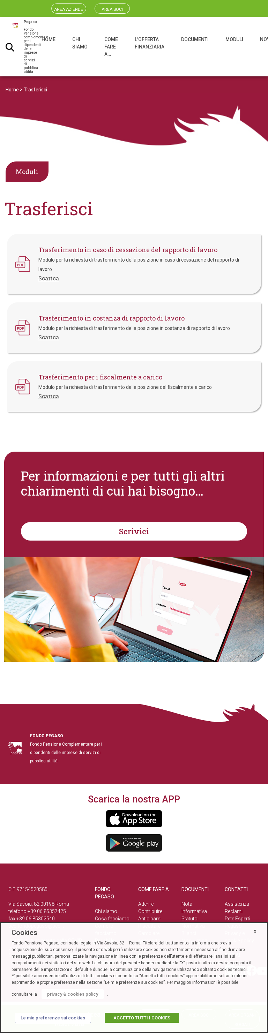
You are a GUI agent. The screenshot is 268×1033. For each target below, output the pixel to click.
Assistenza (237, 904)
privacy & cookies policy (72, 994)
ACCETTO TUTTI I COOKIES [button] (141, 1017)
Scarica (48, 278)
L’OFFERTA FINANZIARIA (149, 43)
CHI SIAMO (80, 43)
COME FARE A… (111, 47)
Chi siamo (106, 911)
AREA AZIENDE (68, 9)
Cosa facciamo (112, 918)
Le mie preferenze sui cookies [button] (53, 1017)
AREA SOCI (112, 9)
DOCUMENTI (195, 39)
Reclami (234, 911)
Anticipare (149, 918)
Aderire (146, 904)
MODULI (234, 39)
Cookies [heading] (24, 932)
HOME (48, 39)
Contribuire (150, 911)
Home (12, 89)
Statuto (189, 918)
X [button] (255, 931)
